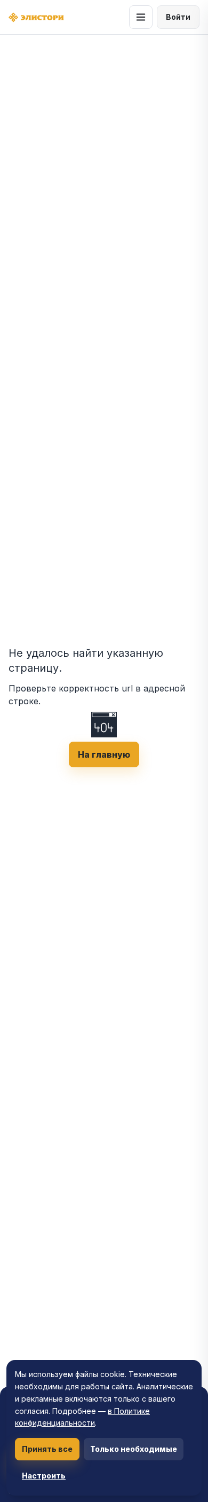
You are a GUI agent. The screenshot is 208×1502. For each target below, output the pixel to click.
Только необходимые (133, 1448)
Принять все (47, 1448)
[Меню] (141, 17)
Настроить (44, 1475)
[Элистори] (36, 17)
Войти (178, 16)
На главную (104, 754)
